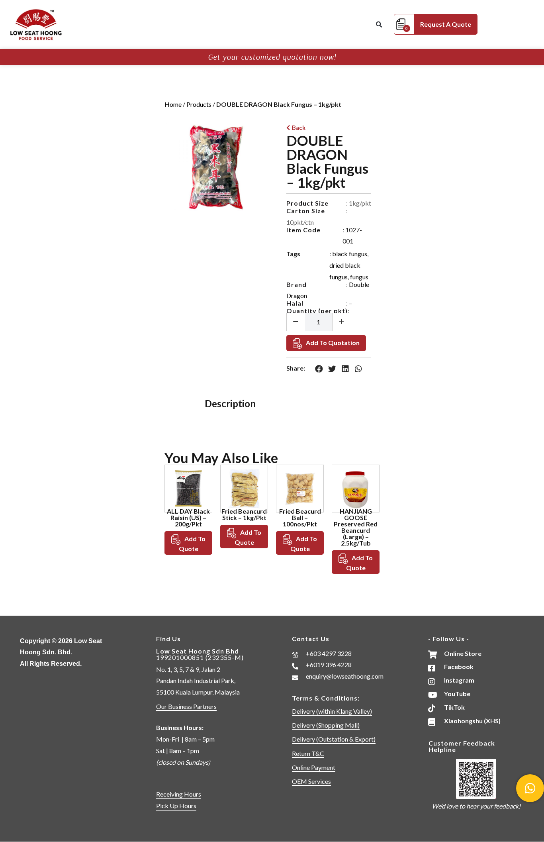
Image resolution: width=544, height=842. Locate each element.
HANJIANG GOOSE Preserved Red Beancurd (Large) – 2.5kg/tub (356, 527)
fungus (359, 277)
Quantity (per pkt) (317, 310)
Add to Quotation (333, 342)
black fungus (349, 253)
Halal (294, 303)
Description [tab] (230, 403)
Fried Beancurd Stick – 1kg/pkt (244, 514)
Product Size (307, 203)
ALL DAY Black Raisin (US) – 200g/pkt (188, 517)
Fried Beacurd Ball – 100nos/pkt (300, 517)
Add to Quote (192, 543)
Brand (296, 284)
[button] (378, 24)
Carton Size (305, 210)
